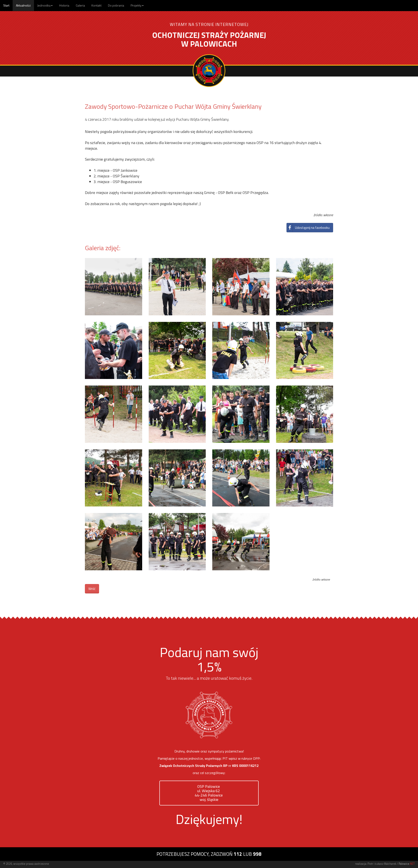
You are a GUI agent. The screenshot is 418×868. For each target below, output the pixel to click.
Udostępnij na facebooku (312, 227)
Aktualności (23, 5)
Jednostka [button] (44, 5)
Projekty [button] (136, 5)
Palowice (407, 864)
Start (6, 5)
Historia (64, 5)
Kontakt (96, 5)
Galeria (80, 5)
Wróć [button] (92, 588)
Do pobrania (116, 5)
